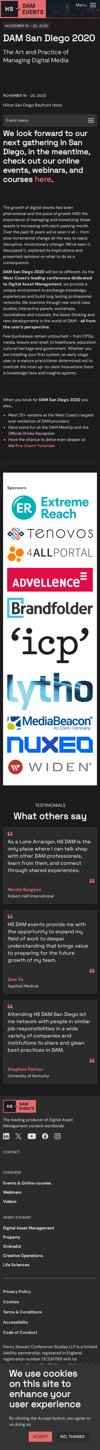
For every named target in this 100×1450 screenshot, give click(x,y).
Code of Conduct (20, 1332)
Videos (9, 1201)
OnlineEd (12, 1246)
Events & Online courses (27, 1183)
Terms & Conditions (22, 1312)
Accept (40, 1436)
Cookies (11, 1301)
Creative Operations (23, 1255)
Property (11, 1237)
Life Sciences (16, 1264)
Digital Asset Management (28, 1228)
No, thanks (72, 1436)
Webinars (12, 1192)
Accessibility (15, 1322)
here (43, 179)
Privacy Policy (17, 1291)
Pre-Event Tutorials (35, 445)
